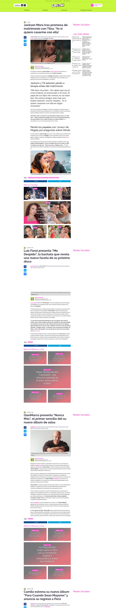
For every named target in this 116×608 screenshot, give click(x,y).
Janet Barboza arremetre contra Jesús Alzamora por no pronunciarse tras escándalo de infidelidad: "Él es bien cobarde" (47, 213)
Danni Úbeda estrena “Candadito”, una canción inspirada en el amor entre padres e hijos (47, 378)
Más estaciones (67, 0)
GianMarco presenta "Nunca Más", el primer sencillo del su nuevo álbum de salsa (35, 358)
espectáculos (37, 177)
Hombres (45, 10)
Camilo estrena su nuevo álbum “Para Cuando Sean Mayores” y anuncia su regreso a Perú (59, 358)
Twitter (60, 181)
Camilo (32, 603)
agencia (57, 177)
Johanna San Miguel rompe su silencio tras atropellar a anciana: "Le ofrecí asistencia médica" (59, 194)
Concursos (64, 10)
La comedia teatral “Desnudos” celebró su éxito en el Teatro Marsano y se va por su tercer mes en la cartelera (35, 194)
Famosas (26, 10)
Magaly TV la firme (44, 177)
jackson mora (51, 177)
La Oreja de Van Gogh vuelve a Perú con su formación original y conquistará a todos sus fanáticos (35, 397)
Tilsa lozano (30, 177)
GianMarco (30, 518)
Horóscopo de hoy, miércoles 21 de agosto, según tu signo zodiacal (87, 58)
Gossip (28, 22)
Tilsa (67, 137)
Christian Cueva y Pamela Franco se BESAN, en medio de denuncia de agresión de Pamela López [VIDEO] (87, 51)
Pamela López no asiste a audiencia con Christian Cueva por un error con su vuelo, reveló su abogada (35, 232)
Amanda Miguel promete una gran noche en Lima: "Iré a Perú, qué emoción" (59, 573)
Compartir (36, 181)
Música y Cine (30, 247)
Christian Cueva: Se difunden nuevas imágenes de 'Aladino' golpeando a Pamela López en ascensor (87, 65)
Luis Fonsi (32, 266)
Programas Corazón (86, 10)
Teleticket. (47, 606)
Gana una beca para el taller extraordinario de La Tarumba (59, 397)
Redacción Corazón (39, 66)
